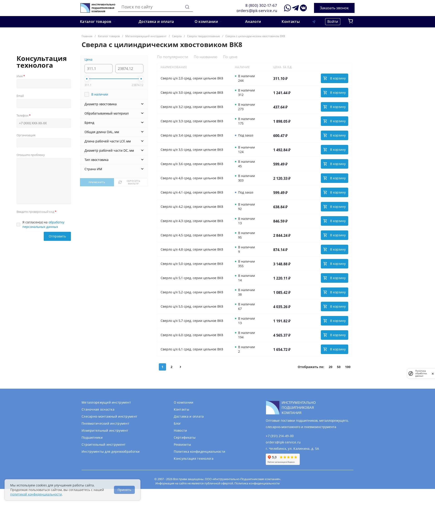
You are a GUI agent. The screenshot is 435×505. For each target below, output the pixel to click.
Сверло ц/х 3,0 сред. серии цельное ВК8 (192, 92)
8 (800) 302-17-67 (261, 5)
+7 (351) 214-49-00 (280, 436)
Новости (180, 430)
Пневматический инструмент (105, 423)
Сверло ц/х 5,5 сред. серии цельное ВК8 (192, 306)
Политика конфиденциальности (199, 451)
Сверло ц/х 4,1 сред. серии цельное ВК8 (192, 192)
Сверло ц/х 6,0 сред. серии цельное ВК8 (192, 335)
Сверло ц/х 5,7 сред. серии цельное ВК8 (192, 320)
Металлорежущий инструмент (106, 402)
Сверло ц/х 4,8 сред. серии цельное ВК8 (192, 249)
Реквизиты (182, 444)
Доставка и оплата (189, 416)
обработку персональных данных (43, 224)
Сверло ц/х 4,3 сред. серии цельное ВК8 (192, 221)
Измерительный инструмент (105, 430)
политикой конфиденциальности (36, 494)
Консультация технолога (193, 458)
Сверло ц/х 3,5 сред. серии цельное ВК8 (192, 149)
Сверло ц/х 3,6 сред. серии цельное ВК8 (192, 164)
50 (339, 367)
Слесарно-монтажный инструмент (109, 416)
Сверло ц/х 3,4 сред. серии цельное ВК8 (192, 135)
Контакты (181, 409)
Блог (177, 423)
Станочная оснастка (98, 409)
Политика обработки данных (421, 373)
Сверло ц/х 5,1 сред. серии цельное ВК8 (192, 278)
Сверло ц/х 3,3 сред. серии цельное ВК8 (192, 121)
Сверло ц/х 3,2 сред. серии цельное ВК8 (192, 107)
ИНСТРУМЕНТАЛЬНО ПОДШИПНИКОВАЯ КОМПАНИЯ (103, 8)
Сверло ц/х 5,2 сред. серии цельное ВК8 (192, 292)
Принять (124, 490)
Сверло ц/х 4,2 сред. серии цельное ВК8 (192, 206)
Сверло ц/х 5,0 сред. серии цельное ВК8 (192, 263)
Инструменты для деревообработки (111, 451)
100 (347, 367)
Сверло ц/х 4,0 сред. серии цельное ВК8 (192, 178)
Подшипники (92, 437)
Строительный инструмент (104, 444)
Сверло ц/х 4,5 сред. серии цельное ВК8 (192, 235)
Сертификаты (185, 437)
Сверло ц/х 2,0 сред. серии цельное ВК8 (192, 78)
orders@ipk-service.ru (257, 10)
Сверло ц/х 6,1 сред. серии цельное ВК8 (192, 349)
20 (330, 367)
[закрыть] (433, 373)
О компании (183, 402)
